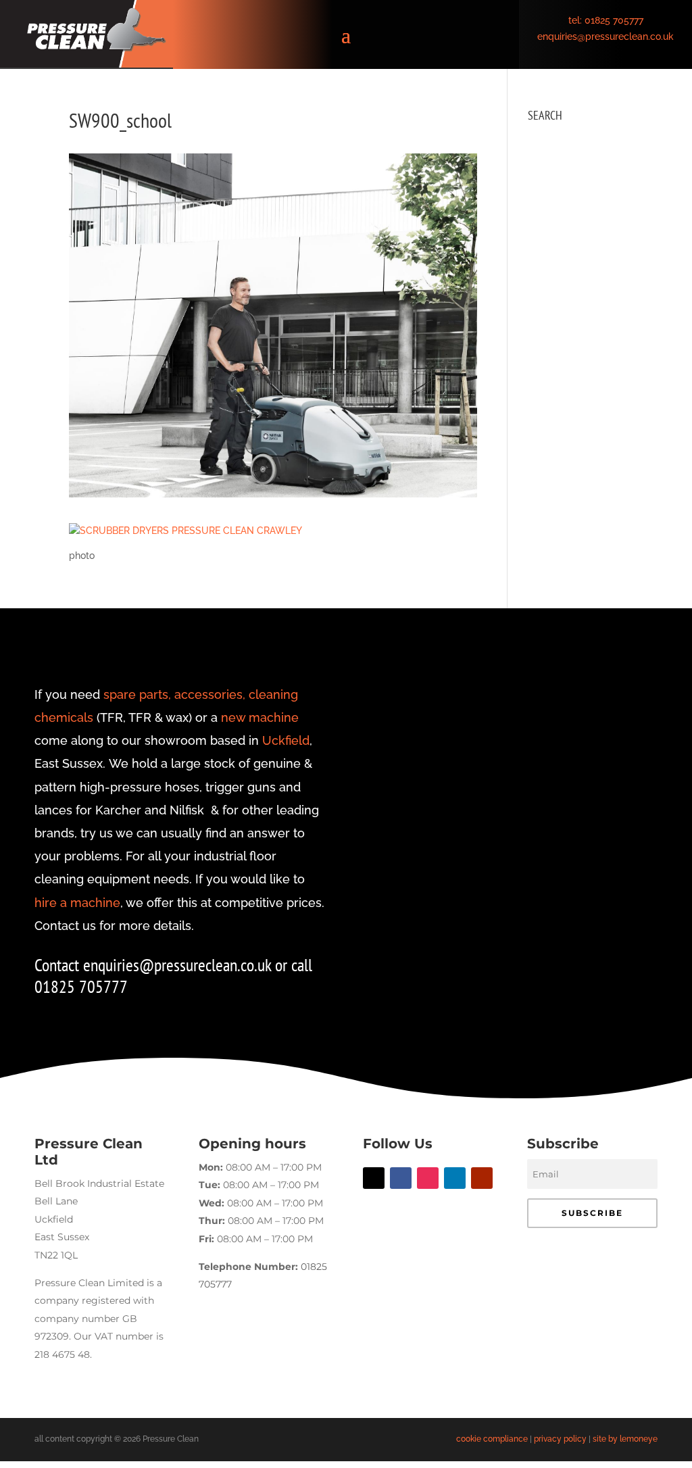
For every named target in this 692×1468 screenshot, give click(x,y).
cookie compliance (492, 1439)
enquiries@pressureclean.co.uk (605, 36)
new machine (260, 717)
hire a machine (77, 903)
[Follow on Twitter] (374, 1178)
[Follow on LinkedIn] (455, 1178)
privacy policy (560, 1439)
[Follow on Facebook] (401, 1178)
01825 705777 (614, 20)
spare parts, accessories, (174, 694)
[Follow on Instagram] (428, 1178)
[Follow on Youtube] (482, 1178)
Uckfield (286, 740)
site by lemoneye (625, 1439)
